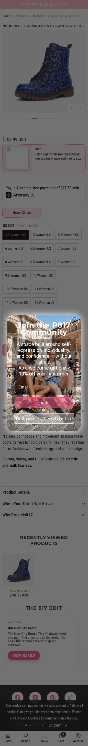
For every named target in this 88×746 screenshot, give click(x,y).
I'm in (44, 403)
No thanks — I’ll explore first (44, 418)
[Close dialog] (74, 321)
